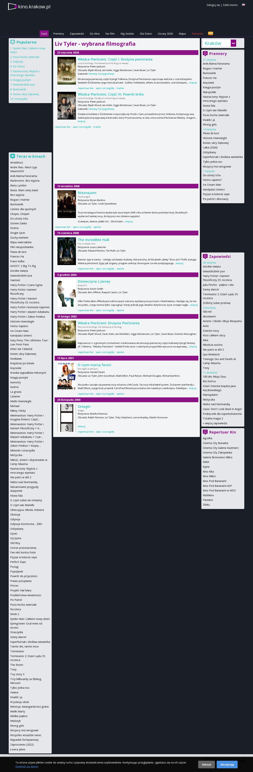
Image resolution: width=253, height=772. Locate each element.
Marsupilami (210, 394)
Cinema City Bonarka (215, 443)
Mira (205, 340)
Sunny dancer (211, 289)
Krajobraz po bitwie (22, 363)
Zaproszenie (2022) (22, 744)
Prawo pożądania (20, 581)
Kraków (213, 43)
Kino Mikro (209, 476)
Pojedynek (16, 571)
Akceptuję (227, 764)
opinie (97, 227)
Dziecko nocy (211, 330)
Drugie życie (17, 233)
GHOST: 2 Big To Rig (23, 266)
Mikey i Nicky (18, 410)
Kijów (206, 466)
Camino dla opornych (23, 209)
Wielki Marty (17, 711)
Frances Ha (210, 78)
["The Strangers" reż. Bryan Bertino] (66, 204)
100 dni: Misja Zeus (214, 376)
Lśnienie (15, 396)
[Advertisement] (126, 156)
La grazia (15, 391)
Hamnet (15, 280)
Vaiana (14, 692)
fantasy (93, 73)
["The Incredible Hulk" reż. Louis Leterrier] (66, 251)
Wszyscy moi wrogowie (217, 166)
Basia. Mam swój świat (24, 190)
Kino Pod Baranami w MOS (219, 490)
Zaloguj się (213, 5)
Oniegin (84, 406)
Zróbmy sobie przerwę (216, 303)
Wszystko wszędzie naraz (25, 735)
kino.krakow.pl (34, 6)
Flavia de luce (211, 133)
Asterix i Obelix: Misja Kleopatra (222, 321)
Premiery (58, 33)
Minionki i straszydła (22, 450)
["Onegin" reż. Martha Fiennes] (66, 418)
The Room (16, 665)
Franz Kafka (17, 261)
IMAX (206, 462)
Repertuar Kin (222, 432)
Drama (14, 228)
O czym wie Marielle (215, 110)
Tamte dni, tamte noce (24, 646)
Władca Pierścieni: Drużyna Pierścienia (109, 323)
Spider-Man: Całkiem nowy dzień (30, 619)
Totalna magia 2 (213, 418)
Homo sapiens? (212, 180)
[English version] (243, 5)
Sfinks (206, 504)
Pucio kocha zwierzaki (216, 115)
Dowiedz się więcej (26, 766)
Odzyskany (209, 152)
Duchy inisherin (19, 237)
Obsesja (15, 514)
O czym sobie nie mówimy (26, 500)
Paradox (208, 500)
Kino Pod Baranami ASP (217, 486)
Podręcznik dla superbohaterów (222, 414)
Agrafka (207, 438)
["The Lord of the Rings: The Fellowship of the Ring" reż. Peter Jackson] (66, 334)
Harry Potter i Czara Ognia (26, 285)
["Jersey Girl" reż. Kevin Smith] (66, 293)
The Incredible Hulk (93, 239)
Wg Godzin (127, 33)
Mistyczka (209, 399)
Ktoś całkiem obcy (214, 335)
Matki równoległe (20, 401)
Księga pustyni (212, 87)
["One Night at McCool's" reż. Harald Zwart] (66, 376)
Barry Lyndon (18, 185)
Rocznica (15, 609)
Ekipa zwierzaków (20, 242)
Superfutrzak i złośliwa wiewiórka (223, 157)
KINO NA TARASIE (21, 349)
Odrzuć (206, 764)
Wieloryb (15, 721)
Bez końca (209, 381)
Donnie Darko (18, 223)
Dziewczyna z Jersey (94, 281)
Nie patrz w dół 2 (213, 349)
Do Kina (94, 33)
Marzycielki (209, 92)
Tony (206, 368)
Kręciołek (208, 82)
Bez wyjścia (17, 195)
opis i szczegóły (105, 88)
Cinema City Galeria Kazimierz (221, 448)
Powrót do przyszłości (23, 576)
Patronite (197, 33)
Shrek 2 (14, 614)
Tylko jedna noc (212, 161)
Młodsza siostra (212, 344)
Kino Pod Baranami (214, 481)
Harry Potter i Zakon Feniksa (27, 316)
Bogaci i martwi (212, 68)
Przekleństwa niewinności (25, 595)
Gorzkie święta (212, 266)
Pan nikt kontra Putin (23, 552)
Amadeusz (16, 162)
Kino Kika (208, 471)
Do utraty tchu (212, 175)
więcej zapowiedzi (216, 423)
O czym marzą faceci (94, 365)
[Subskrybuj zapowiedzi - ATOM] (211, 34)
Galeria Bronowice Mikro (217, 457)
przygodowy (106, 73)
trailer (120, 88)
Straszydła (20, 99)
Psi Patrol (19, 66)
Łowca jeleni (17, 749)
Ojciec (14, 533)
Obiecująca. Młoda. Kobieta (27, 510)
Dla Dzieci (146, 33)
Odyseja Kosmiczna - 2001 (26, 524)
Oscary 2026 (165, 33)
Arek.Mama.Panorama (216, 63)
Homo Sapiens (19, 326)
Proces (14, 585)
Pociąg (14, 566)
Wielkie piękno (18, 716)
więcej (193, 82)
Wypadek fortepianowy (24, 739)
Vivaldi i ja (209, 120)
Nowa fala (209, 105)
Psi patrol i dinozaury (215, 199)
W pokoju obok (19, 702)
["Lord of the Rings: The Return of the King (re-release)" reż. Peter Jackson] (66, 106)
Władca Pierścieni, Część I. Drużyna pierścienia (115, 59)
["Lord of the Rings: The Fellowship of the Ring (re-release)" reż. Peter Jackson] (66, 71)
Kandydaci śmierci (214, 189)
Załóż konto (230, 5)
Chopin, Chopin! (19, 214)
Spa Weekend (211, 354)
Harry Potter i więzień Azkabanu (29, 312)
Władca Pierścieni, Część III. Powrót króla (111, 94)
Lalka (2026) (210, 147)
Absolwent (209, 316)
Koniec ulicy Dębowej (216, 143)
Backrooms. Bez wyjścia (24, 180)
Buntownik (209, 73)
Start (44, 33)
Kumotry (15, 382)
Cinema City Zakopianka (217, 452)
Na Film (110, 33)
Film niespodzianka (21, 247)
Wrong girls (210, 124)
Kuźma (14, 387)
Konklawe (16, 358)
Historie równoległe (215, 138)
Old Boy (15, 543)
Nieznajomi (87, 192)
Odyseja (18, 61)
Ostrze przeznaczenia (23, 548)
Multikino (208, 495)
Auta (206, 326)
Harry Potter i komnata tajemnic (30, 307)
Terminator (17, 651)
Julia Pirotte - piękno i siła (218, 285)
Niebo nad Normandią (216, 404)
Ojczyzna (15, 538)
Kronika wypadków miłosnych (28, 372)
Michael (14, 406)
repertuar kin (86, 88)
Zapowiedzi (77, 33)
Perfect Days (18, 562)
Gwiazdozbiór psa (214, 271)
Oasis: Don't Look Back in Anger (222, 409)
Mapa (182, 33)
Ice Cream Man (212, 184)
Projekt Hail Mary (20, 590)
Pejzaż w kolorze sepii (216, 194)
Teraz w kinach (30, 156)
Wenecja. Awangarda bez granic (29, 706)
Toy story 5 (17, 674)
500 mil (207, 311)
